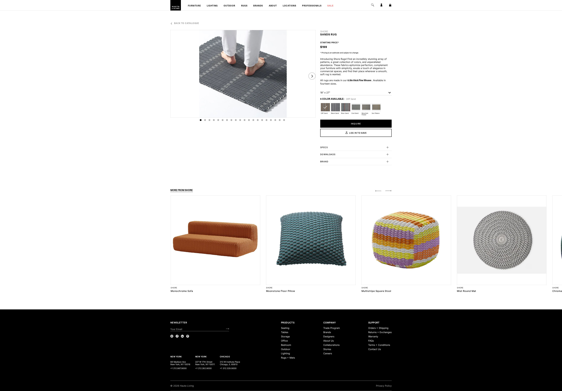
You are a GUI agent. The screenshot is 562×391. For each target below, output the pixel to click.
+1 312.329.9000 (228, 368)
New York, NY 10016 (180, 364)
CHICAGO (225, 356)
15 (262, 120)
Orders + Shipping (378, 328)
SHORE (324, 31)
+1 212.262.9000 (203, 368)
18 (275, 120)
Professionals (312, 6)
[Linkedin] (182, 336)
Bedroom (286, 344)
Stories (327, 349)
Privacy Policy (384, 385)
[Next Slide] (312, 76)
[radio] (325, 109)
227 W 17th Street (203, 362)
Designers (328, 336)
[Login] (381, 5)
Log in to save (358, 133)
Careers (327, 353)
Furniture (194, 6)
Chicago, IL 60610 (229, 364)
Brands (258, 6)
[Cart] (390, 5)
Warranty (373, 336)
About (273, 6)
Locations (289, 6)
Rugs (244, 6)
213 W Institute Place (230, 362)
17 (271, 120)
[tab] (181, 190)
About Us (328, 340)
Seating (285, 328)
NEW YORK (176, 356)
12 (249, 120)
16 (266, 120)
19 (280, 120)
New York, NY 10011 (205, 364)
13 (253, 120)
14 (258, 120)
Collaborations (331, 344)
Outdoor (229, 6)
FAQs (371, 340)
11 (244, 120)
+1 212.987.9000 (178, 368)
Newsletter (178, 322)
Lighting (212, 6)
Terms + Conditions (379, 344)
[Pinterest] (187, 336)
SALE (330, 6)
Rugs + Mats (288, 357)
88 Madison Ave (178, 362)
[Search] (372, 5)
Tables (284, 332)
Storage (285, 336)
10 (240, 120)
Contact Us (374, 349)
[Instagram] (171, 336)
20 (284, 120)
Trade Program (331, 328)
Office (284, 340)
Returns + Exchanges (380, 332)
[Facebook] (177, 336)
